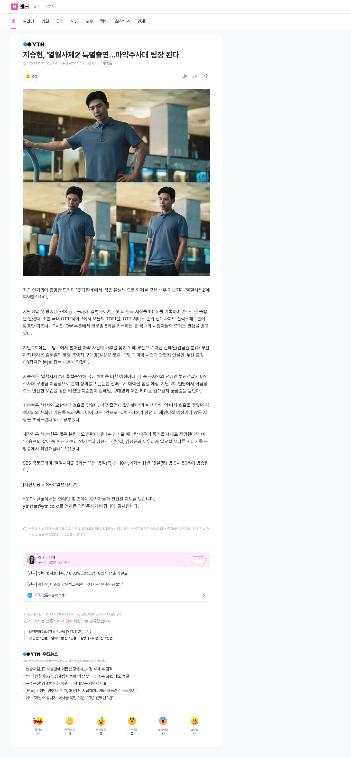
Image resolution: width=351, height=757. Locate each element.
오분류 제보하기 (74, 534)
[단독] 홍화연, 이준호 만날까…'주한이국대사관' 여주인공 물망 (75, 584)
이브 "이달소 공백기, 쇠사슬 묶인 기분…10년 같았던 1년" (69, 697)
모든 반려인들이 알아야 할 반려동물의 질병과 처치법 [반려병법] (71, 638)
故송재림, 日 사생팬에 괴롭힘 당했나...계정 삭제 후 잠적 (69, 669)
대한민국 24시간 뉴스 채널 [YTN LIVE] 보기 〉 (60, 632)
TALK (66, 562)
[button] (205, 76)
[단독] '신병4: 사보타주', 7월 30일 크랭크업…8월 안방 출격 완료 (77, 573)
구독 (201, 559)
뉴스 (36, 7)
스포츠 (49, 7)
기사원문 (107, 63)
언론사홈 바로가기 (50, 595)
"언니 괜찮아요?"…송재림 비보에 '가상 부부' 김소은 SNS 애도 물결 (77, 676)
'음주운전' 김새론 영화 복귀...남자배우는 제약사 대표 (66, 683)
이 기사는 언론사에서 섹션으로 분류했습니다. (70, 620)
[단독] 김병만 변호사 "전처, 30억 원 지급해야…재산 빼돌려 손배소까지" (81, 690)
